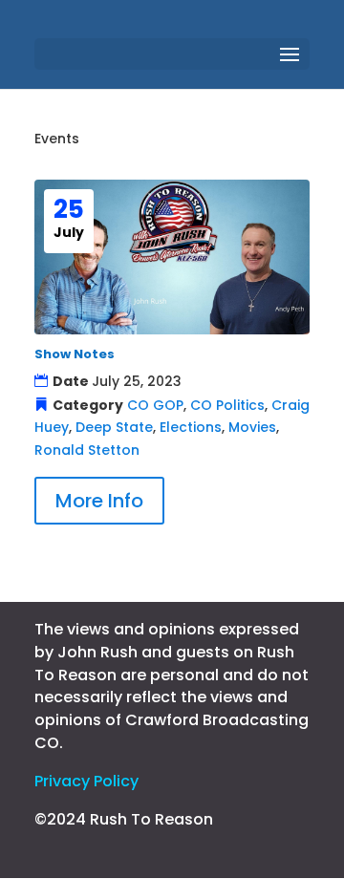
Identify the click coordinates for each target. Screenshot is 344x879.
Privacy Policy (86, 781)
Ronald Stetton (87, 450)
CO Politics (227, 405)
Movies (252, 427)
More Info (99, 500)
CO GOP (155, 405)
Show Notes (74, 354)
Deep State (114, 427)
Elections (191, 427)
